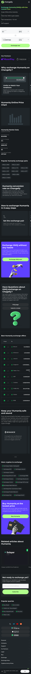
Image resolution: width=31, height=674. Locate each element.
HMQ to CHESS (6, 177)
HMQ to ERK (15, 174)
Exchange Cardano (8, 472)
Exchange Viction (7, 482)
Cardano (15, 382)
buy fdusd (5, 605)
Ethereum (16, 352)
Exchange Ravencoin (22, 479)
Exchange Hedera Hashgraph (10, 466)
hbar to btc (6, 614)
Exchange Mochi (19, 495)
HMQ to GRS (24, 168)
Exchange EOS (6, 469)
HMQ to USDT (15, 164)
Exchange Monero (7, 479)
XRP (14, 376)
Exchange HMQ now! (15, 259)
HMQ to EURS (6, 174)
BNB (14, 400)
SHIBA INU (16, 388)
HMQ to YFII (15, 168)
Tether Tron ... (16, 370)
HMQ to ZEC (15, 171)
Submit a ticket (15, 308)
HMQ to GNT (5, 171)
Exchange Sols (6, 495)
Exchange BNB (23, 475)
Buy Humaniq (15, 516)
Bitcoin (15, 346)
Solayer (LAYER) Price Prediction (10, 567)
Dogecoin (16, 364)
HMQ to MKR (5, 164)
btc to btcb (15, 605)
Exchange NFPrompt (22, 482)
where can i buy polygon (9, 608)
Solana (15, 394)
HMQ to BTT (24, 171)
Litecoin (15, 358)
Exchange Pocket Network (10, 492)
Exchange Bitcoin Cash (9, 475)
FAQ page (15, 304)
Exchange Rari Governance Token (11, 488)
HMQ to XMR (5, 168)
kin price (19, 611)
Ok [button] (25, 671)
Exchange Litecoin (19, 469)
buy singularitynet (7, 611)
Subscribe (15, 592)
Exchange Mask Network (9, 485)
